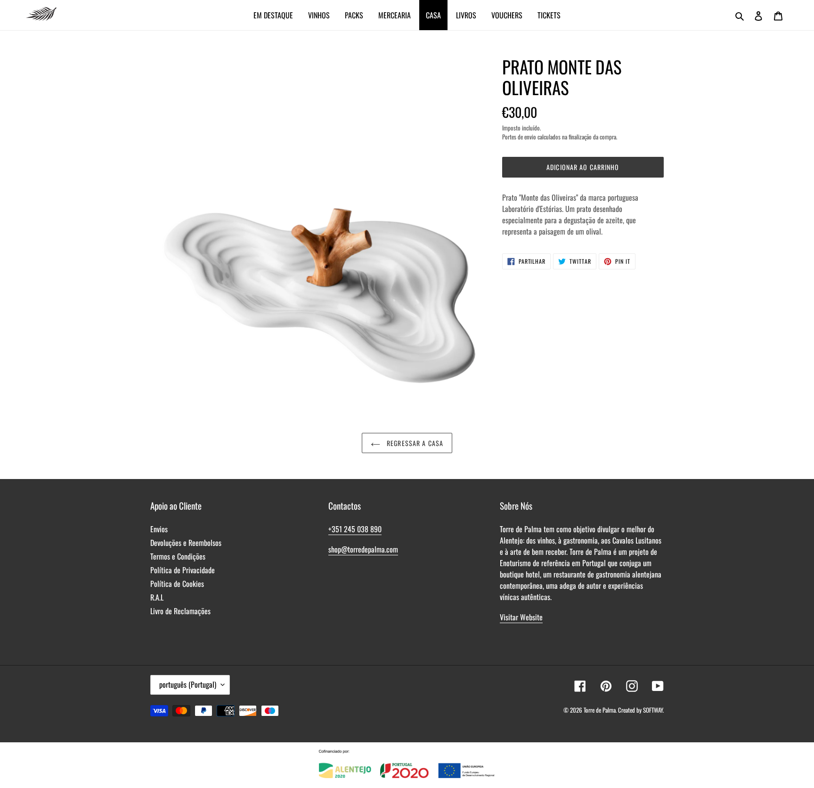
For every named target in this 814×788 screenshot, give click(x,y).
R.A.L (156, 597)
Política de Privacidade (182, 570)
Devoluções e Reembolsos (185, 542)
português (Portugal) (187, 684)
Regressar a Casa (414, 443)
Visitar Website (521, 617)
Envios (159, 529)
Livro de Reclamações (180, 611)
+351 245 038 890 (355, 529)
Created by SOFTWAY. (641, 710)
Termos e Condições (177, 556)
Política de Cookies (177, 583)
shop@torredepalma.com (363, 549)
